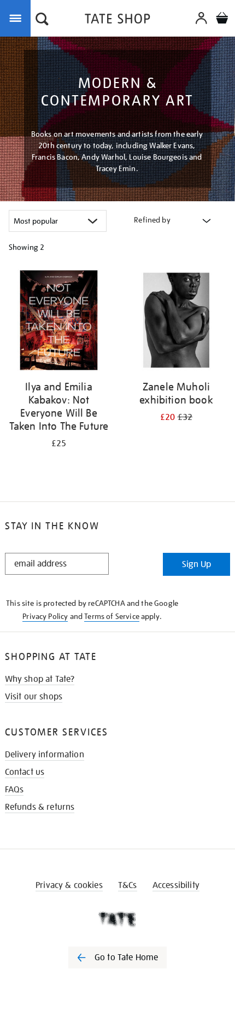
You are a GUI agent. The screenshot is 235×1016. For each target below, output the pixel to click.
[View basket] (222, 19)
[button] (42, 20)
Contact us (25, 772)
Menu (17, 17)
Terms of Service (111, 616)
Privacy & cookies (69, 885)
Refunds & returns (40, 807)
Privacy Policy (45, 616)
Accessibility (175, 885)
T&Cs (127, 885)
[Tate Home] (117, 919)
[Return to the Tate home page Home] (117, 20)
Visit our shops (33, 696)
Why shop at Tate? (40, 679)
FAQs (14, 789)
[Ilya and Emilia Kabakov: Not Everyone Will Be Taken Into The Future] (58, 322)
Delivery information (44, 754)
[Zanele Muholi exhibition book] (176, 322)
